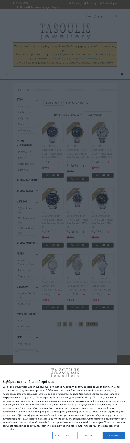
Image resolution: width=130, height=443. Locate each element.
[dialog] (65, 404)
